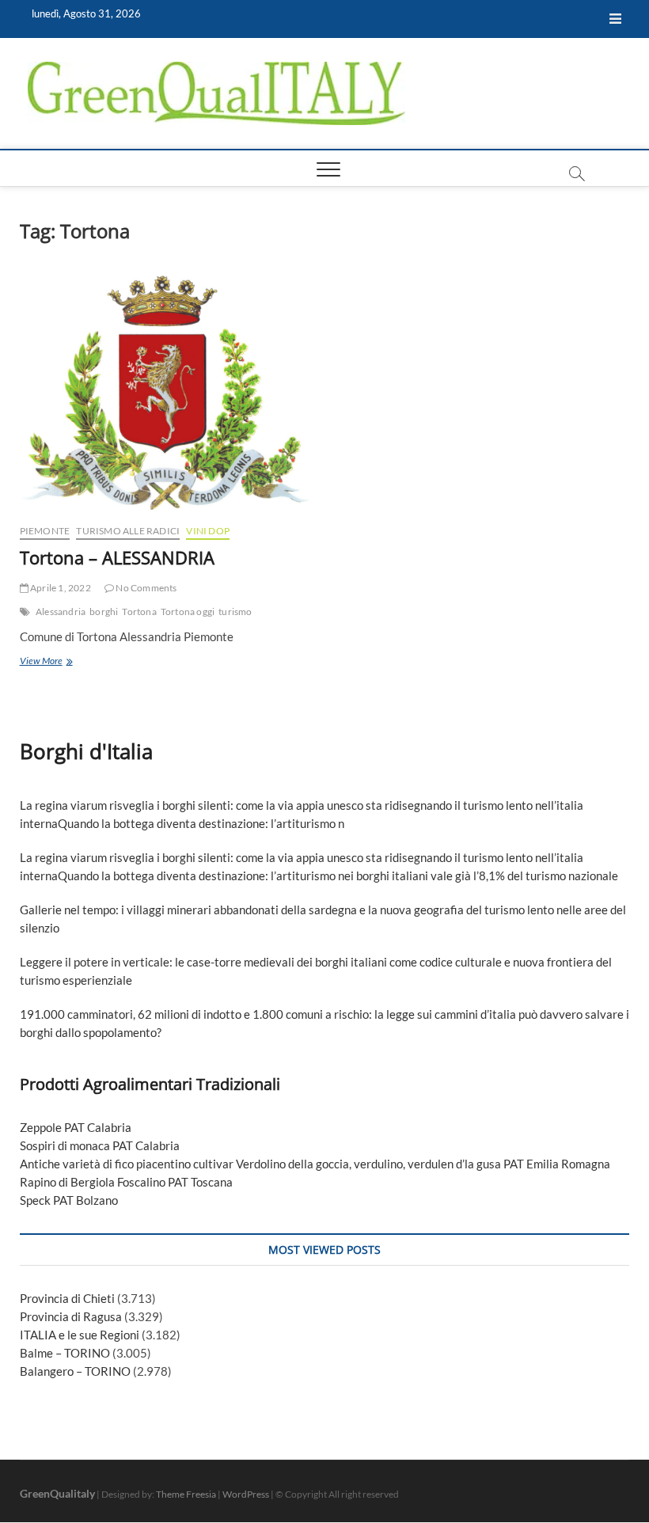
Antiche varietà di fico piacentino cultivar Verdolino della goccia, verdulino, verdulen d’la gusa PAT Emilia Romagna (315, 1163)
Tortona (139, 611)
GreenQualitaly (57, 1493)
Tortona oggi (187, 611)
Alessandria (60, 611)
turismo (235, 611)
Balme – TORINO (65, 1353)
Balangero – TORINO (75, 1371)
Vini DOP (208, 531)
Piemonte (45, 531)
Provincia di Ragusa (71, 1316)
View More (69, 662)
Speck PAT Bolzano (69, 1200)
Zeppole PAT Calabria (75, 1127)
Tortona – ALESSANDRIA (117, 557)
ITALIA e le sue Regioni (79, 1334)
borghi (103, 611)
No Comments (145, 588)
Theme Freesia (186, 1494)
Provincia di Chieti (67, 1298)
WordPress (245, 1494)
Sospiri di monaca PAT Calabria (100, 1145)
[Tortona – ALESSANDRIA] (166, 391)
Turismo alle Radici (128, 531)
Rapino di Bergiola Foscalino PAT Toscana (126, 1182)
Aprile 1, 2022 (59, 588)
